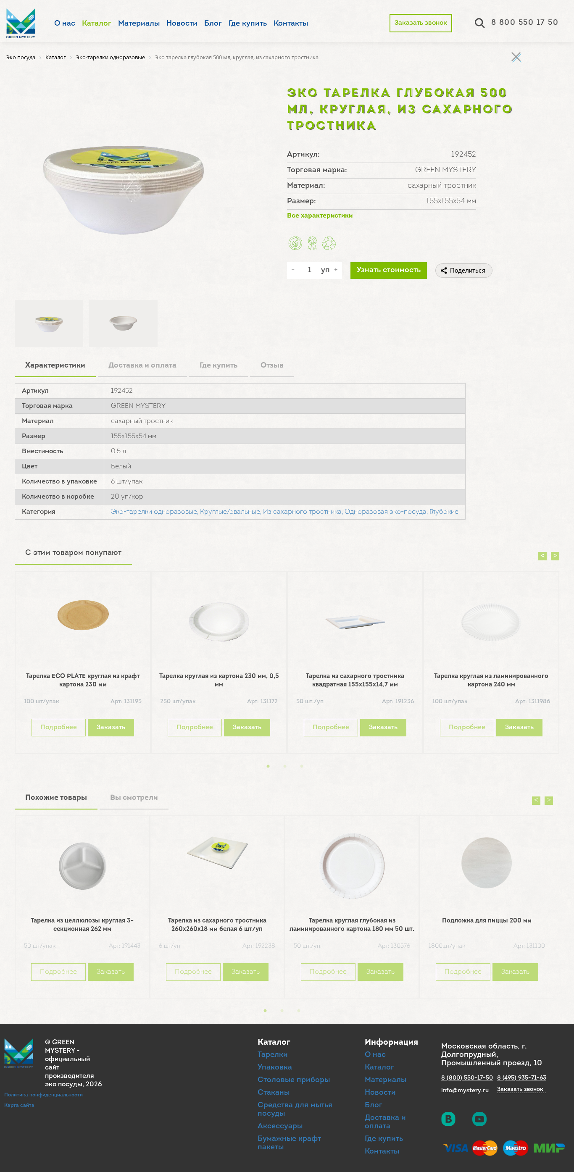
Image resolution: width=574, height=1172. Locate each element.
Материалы (139, 24)
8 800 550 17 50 (525, 23)
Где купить (248, 24)
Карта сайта (19, 1105)
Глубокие (443, 512)
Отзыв (272, 366)
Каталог (96, 24)
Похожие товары (56, 798)
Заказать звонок (421, 23)
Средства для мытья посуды (295, 1110)
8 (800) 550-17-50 (467, 1078)
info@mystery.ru (465, 1091)
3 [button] (302, 766)
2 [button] (285, 766)
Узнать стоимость (389, 270)
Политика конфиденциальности (43, 1095)
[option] (83, 664)
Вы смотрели (134, 798)
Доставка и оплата (142, 366)
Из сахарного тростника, (303, 512)
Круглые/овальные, (230, 512)
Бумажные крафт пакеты (289, 1143)
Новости (181, 24)
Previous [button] (542, 556)
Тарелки (273, 1055)
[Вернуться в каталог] (516, 56)
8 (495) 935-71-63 (521, 1078)
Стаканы (274, 1093)
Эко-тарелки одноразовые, (154, 512)
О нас (64, 24)
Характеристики (55, 366)
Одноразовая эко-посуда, (386, 512)
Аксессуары (280, 1126)
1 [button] (268, 766)
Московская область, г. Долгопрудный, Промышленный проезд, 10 (491, 1055)
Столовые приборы (294, 1080)
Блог (213, 24)
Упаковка (275, 1068)
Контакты (291, 24)
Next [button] (555, 556)
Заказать (111, 727)
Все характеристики (320, 216)
